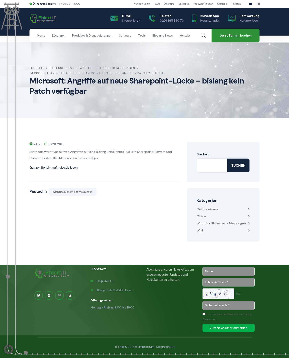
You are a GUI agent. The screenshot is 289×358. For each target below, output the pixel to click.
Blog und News (162, 36)
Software (125, 36)
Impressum (146, 347)
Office (201, 216)
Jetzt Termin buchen (235, 35)
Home (41, 36)
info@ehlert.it (131, 20)
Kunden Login (142, 4)
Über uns (169, 4)
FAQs (157, 4)
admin (37, 144)
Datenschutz (209, 319)
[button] (8, 349)
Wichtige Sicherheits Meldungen (72, 192)
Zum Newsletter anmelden (228, 328)
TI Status (236, 4)
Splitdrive (184, 4)
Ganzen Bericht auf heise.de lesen (53, 167)
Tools (142, 36)
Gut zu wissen (207, 209)
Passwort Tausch (203, 4)
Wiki (200, 230)
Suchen (203, 154)
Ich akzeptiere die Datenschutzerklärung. (227, 317)
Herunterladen (210, 20)
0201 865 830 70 (172, 20)
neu (238, 293)
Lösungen (58, 36)
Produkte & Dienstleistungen (92, 36)
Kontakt (185, 36)
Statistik (222, 4)
